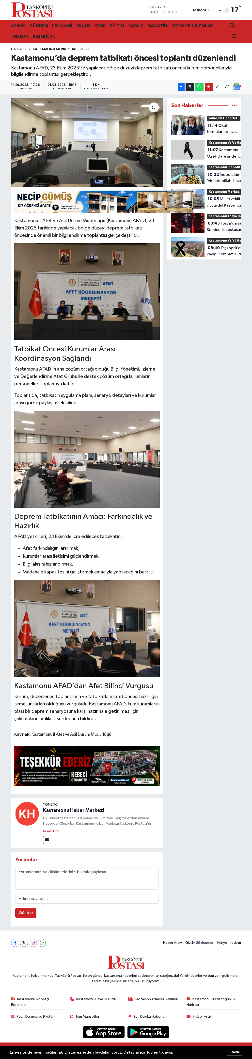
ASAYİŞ (18, 26)
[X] (24, 943)
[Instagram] (33, 943)
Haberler (19, 49)
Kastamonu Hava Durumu (96, 999)
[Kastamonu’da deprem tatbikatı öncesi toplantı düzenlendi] (87, 142)
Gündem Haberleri (223, 118)
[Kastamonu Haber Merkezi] (27, 814)
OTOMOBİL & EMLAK (192, 26)
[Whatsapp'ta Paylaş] (199, 87)
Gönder (26, 913)
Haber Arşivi (173, 943)
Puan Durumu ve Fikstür (35, 1016)
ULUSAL (21, 36)
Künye (222, 943)
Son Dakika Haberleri (150, 1016)
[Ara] (233, 26)
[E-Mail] (47, 840)
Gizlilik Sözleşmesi (199, 943)
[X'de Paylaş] (190, 87)
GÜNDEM (39, 26)
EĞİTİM (117, 26)
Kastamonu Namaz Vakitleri (156, 999)
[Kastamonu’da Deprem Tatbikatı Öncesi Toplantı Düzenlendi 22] (87, 628)
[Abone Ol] (237, 86)
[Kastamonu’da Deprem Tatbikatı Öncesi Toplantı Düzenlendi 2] (87, 291)
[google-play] (148, 1032)
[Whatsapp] (42, 943)
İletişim (235, 943)
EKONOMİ (62, 26)
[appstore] (104, 1032)
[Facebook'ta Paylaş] (181, 87)
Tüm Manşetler (87, 1016)
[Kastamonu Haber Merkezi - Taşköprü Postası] (32, 10)
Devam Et (49, 831)
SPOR (100, 26)
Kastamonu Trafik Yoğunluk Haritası (211, 1001)
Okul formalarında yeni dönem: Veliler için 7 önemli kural (223, 129)
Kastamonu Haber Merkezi (73, 810)
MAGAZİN (157, 26)
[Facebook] (15, 943)
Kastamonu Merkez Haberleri (61, 49)
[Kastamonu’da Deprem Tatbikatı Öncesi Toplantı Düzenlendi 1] (87, 458)
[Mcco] (87, 766)
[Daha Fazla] (209, 87)
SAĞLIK (135, 26)
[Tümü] (234, 105)
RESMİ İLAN (44, 36)
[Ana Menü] (233, 36)
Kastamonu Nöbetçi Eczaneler (30, 1001)
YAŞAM (83, 26)
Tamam (234, 1052)
